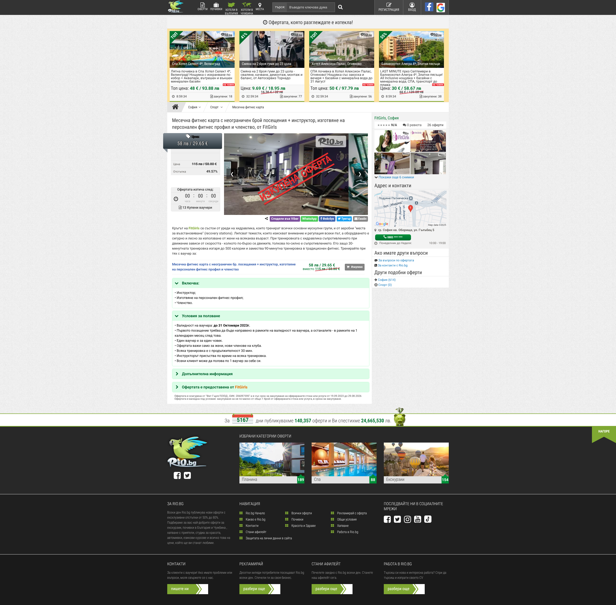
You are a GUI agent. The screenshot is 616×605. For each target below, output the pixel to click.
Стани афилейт (255, 532)
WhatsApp (309, 219)
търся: (280, 7)
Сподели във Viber (284, 219)
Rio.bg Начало (255, 513)
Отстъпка (179, 171)
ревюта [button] (414, 125)
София (192, 107)
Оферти (203, 9)
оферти (435, 125)
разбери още (254, 588)
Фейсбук (328, 219)
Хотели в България (231, 11)
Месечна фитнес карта (248, 107)
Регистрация (389, 10)
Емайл (362, 219)
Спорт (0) (385, 285)
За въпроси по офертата (396, 260)
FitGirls (241, 387)
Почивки (216, 9)
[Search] (340, 7)
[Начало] (176, 107)
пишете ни (180, 588)
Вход (412, 10)
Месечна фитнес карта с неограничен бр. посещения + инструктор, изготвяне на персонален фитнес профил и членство (234, 267)
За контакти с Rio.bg (392, 265)
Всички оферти (301, 513)
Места (260, 9)
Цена (176, 164)
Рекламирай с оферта (351, 513)
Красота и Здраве (303, 526)
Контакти (251, 526)
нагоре (604, 431)
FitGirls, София (386, 118)
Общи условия (346, 519)
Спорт (214, 107)
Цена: (195, 137)
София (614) (386, 280)
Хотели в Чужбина (247, 11)
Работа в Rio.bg (347, 532)
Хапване (342, 526)
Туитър (346, 219)
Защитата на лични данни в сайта (268, 538)
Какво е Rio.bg (255, 519)
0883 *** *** (394, 237)
